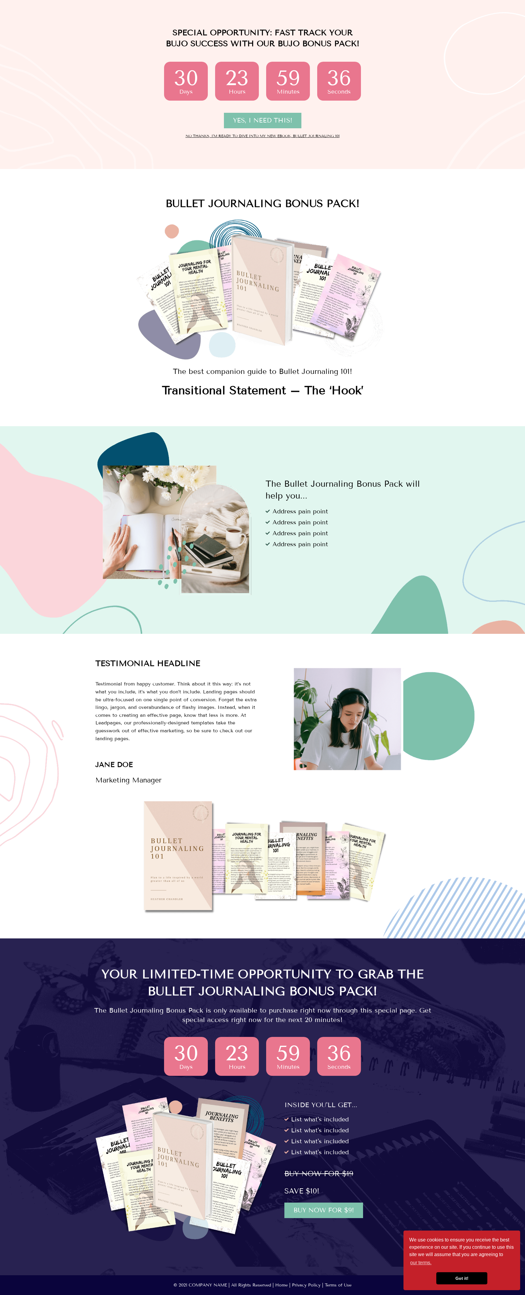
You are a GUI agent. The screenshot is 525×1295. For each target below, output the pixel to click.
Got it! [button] (461, 1278)
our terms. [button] (420, 1262)
